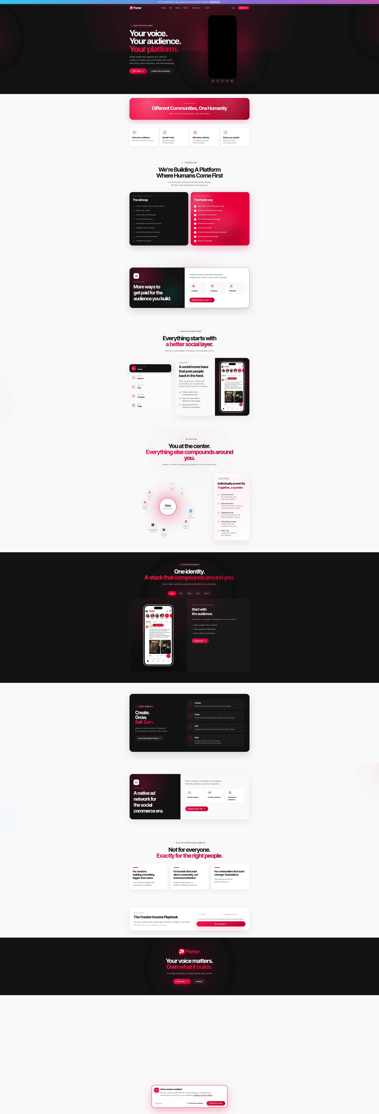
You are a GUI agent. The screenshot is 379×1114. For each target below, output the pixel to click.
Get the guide (219, 924)
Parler (172, 593)
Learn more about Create (148, 738)
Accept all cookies (215, 1103)
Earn (170, 8)
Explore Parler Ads (195, 809)
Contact (199, 981)
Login (233, 8)
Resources (196, 8)
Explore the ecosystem (161, 71)
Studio (207, 593)
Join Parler (244, 8)
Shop (189, 593)
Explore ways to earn (200, 300)
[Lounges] (227, 81)
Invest (207, 8)
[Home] (213, 81)
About (185, 8)
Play (180, 593)
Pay (198, 593)
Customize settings (196, 1103)
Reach (178, 8)
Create (163, 8)
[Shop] (232, 81)
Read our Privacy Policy (203, 1095)
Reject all (158, 1103)
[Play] (222, 81)
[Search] (218, 81)
